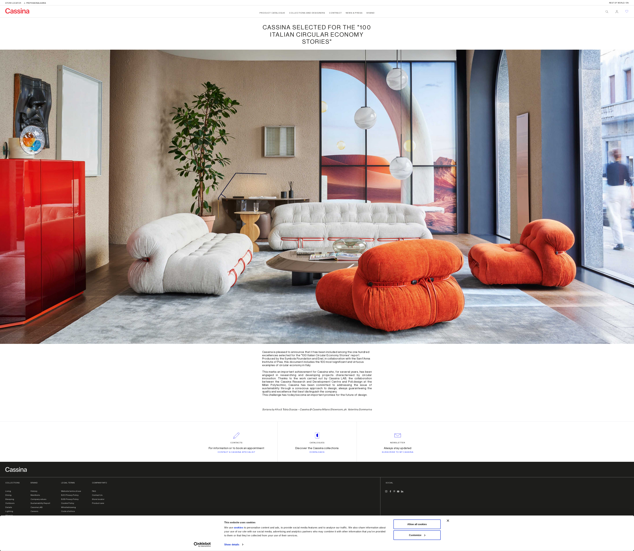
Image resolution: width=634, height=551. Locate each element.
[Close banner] (448, 521)
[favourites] (627, 11)
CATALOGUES (317, 443)
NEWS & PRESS (354, 13)
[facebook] (390, 493)
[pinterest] (394, 493)
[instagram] (386, 493)
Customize (415, 535)
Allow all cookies (417, 524)
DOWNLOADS (317, 452)
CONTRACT (335, 13)
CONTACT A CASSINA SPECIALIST (236, 452)
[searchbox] (607, 12)
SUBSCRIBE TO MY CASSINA (397, 452)
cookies (238, 527)
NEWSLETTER (397, 443)
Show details (231, 544)
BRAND (371, 13)
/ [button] (619, 3)
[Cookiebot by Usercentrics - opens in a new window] (202, 544)
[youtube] (398, 493)
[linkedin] (402, 493)
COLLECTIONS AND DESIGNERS (307, 13)
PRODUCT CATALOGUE (272, 13)
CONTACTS (236, 443)
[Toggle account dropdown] (616, 10)
